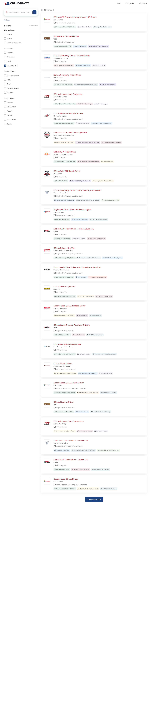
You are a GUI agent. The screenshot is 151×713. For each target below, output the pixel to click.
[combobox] (20, 12)
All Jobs (7, 20)
